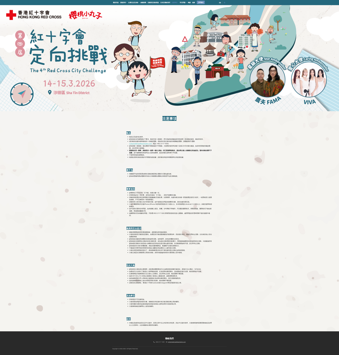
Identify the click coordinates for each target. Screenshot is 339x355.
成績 (193, 2)
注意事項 (174, 2)
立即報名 (201, 2)
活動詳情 (123, 2)
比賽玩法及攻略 (133, 2)
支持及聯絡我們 (165, 2)
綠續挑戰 (143, 2)
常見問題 (182, 2)
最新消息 (116, 2)
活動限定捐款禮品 (153, 2)
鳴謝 (189, 2)
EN (220, 3)
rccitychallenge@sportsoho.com (177, 342)
